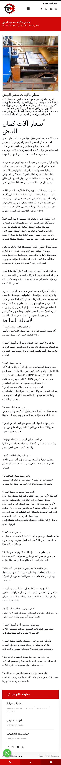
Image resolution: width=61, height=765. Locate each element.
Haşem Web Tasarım (48, 756)
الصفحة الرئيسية (8, 25)
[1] (28, 9)
